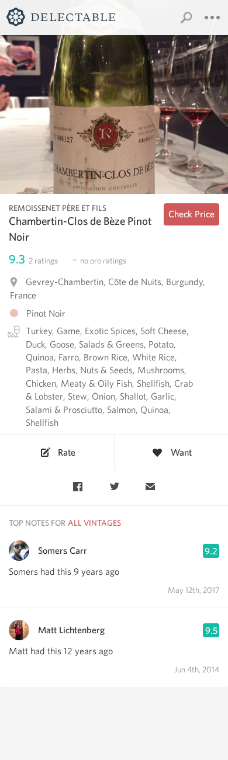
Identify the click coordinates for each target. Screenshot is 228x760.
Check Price (191, 214)
